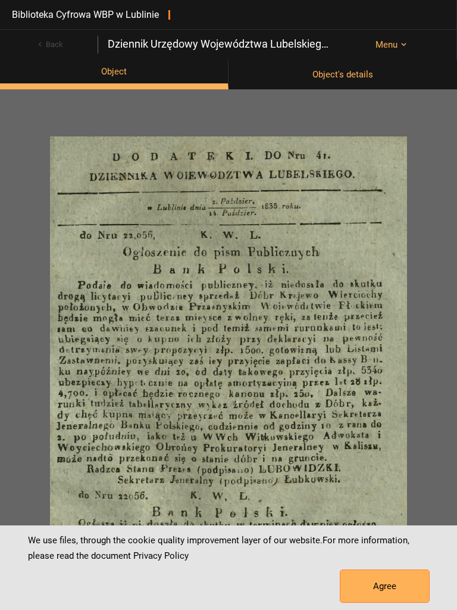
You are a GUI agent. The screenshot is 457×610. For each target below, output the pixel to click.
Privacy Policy (161, 555)
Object (114, 71)
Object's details (342, 74)
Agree (384, 586)
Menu (386, 44)
